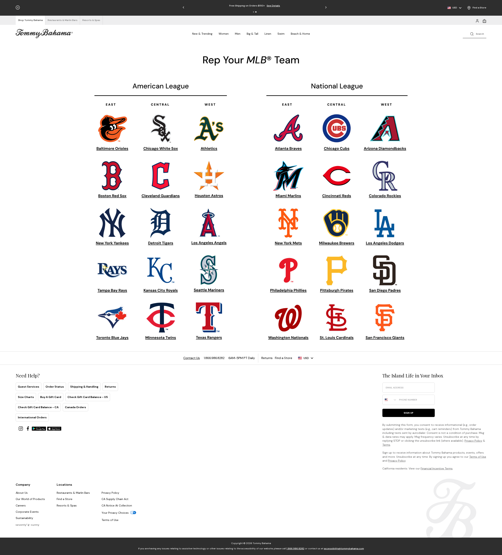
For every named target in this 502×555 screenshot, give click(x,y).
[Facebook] (28, 428)
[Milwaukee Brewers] (336, 227)
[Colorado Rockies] (385, 179)
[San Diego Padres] (384, 274)
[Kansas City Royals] (161, 275)
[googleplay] (39, 428)
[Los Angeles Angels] (208, 227)
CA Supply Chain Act (115, 499)
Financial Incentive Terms (437, 468)
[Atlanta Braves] (288, 133)
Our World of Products (30, 499)
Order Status (54, 386)
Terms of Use (477, 456)
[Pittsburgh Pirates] (336, 274)
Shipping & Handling (84, 386)
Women (224, 33)
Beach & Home (300, 33)
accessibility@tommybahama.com (344, 548)
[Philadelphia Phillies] (288, 275)
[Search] (474, 33)
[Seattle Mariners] (209, 274)
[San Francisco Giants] (384, 322)
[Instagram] (21, 428)
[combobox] (390, 400)
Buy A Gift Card (50, 397)
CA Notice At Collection (117, 505)
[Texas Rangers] (209, 322)
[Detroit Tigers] (160, 227)
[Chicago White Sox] (161, 132)
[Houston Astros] (209, 180)
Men (237, 33)
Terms (386, 445)
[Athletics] (208, 133)
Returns (110, 386)
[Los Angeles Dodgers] (384, 227)
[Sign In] (477, 20)
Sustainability (24, 518)
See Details (273, 5)
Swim (281, 33)
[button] (253, 12)
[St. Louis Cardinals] (336, 322)
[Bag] (484, 20)
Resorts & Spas (67, 505)
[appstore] (54, 428)
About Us (22, 493)
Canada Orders (75, 407)
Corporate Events (27, 511)
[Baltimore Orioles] (112, 133)
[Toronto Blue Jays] (112, 324)
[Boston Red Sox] (111, 179)
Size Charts (26, 397)
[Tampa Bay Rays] (112, 278)
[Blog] (27, 525)
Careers (21, 505)
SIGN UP (408, 412)
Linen (268, 33)
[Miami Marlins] (288, 180)
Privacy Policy (473, 440)
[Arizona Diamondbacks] (385, 133)
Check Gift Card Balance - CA (38, 407)
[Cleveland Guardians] (160, 181)
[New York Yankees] (112, 227)
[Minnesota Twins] (161, 322)
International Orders (32, 417)
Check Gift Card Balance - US (87, 397)
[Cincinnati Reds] (337, 181)
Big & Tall (252, 33)
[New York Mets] (288, 227)
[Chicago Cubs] (336, 133)
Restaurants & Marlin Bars (73, 493)
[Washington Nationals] (288, 322)
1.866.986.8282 (295, 548)
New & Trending (202, 33)
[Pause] (18, 7)
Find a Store (64, 499)
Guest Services (28, 386)
